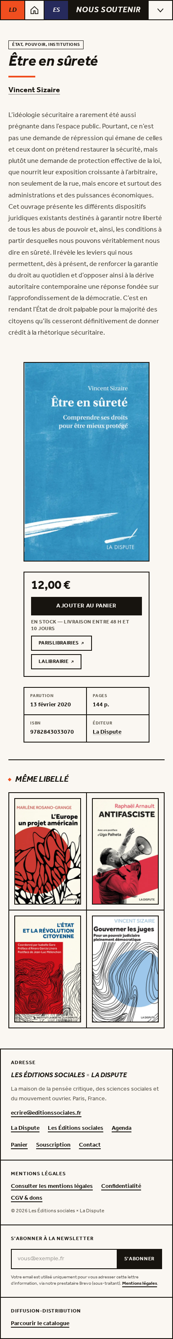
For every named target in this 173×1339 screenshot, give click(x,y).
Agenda (121, 1128)
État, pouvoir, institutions (46, 45)
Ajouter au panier (86, 606)
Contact (90, 1145)
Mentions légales (139, 1283)
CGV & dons (26, 1198)
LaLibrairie (60, 663)
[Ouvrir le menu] (160, 10)
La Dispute (25, 1128)
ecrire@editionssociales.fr (46, 1113)
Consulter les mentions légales (52, 1186)
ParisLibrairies (65, 644)
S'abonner (139, 1259)
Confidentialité (121, 1186)
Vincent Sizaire (34, 90)
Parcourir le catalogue (40, 1324)
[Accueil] (34, 10)
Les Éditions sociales (75, 1128)
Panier (19, 1145)
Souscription (53, 1145)
